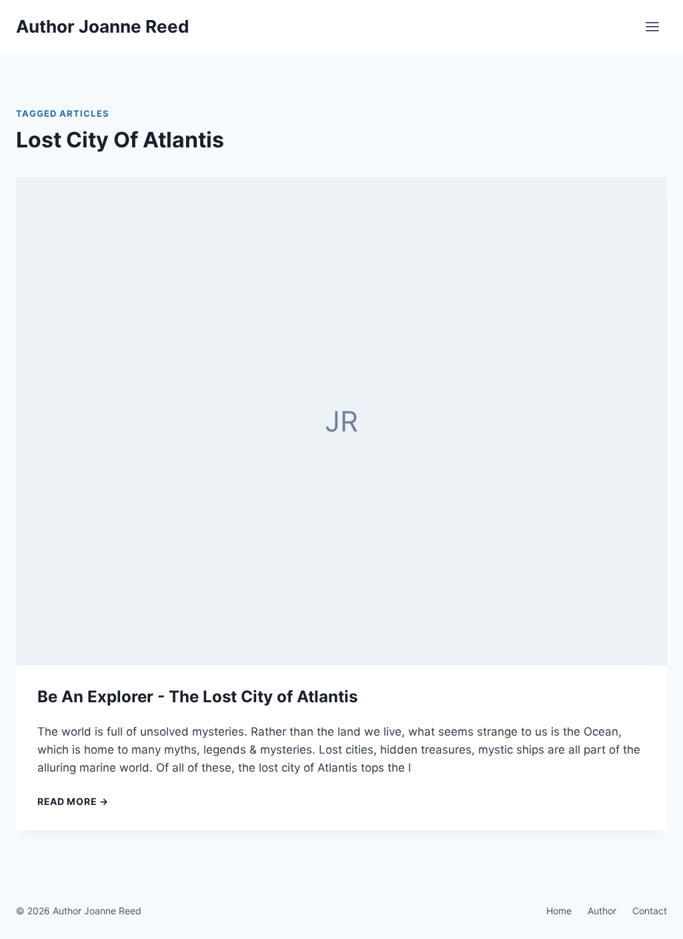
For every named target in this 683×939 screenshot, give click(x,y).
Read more (73, 801)
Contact (649, 910)
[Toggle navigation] (652, 26)
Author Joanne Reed (102, 26)
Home (559, 910)
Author (602, 910)
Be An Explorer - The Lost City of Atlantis (197, 696)
